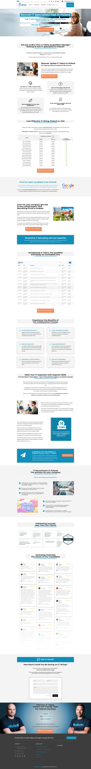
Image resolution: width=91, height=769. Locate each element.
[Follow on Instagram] (56, 1)
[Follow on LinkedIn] (51, 1)
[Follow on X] (54, 1)
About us (31, 4)
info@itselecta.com (47, 716)
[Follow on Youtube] (58, 1)
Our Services (36, 4)
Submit (55, 695)
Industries (43, 4)
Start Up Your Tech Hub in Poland (43, 749)
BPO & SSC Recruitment (41, 751)
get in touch (71, 737)
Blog (54, 4)
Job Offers (49, 4)
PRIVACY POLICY (38, 766)
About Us (38, 754)
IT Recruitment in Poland (41, 746)
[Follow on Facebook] (49, 1)
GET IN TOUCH (70, 4)
